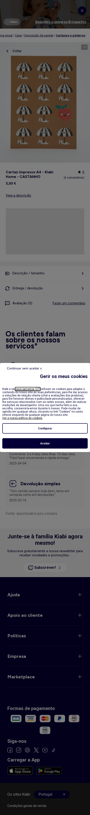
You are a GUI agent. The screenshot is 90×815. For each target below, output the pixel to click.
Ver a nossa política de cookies (22, 418)
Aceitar (45, 443)
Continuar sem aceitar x (24, 368)
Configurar (45, 428)
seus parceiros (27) (27, 389)
